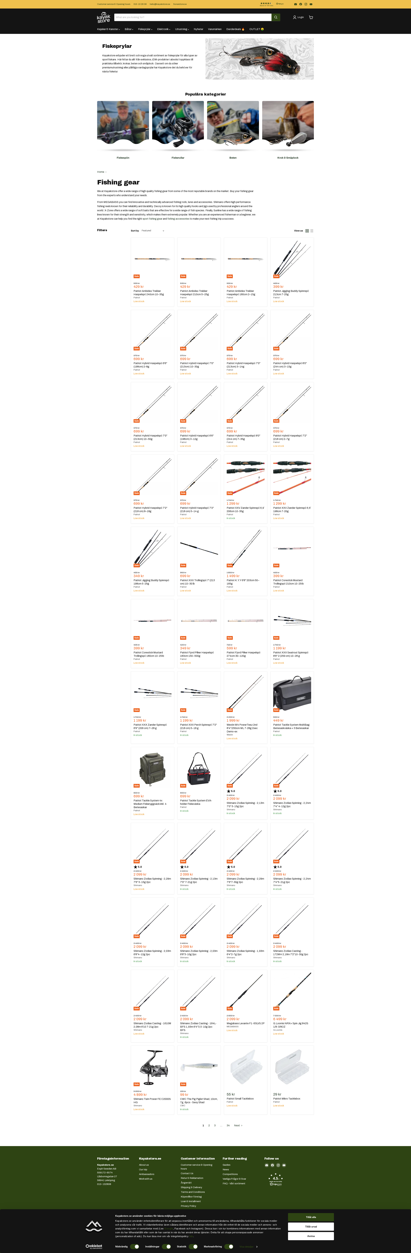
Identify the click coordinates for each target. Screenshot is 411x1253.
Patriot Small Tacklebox (240, 1098)
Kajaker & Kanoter (108, 29)
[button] (269, 4)
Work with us (145, 1179)
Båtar (128, 29)
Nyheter (198, 29)
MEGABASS (233, 1027)
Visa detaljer (247, 1246)
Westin (230, 735)
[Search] (275, 17)
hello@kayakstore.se (160, 4)
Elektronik (163, 29)
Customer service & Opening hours (113, 4)
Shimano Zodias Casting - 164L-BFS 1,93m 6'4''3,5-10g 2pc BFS (198, 1026)
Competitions (230, 1174)
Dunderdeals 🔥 (235, 29)
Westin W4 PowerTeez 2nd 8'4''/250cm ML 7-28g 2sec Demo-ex (242, 728)
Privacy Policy (188, 1206)
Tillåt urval (311, 1226)
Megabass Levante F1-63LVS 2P (246, 1023)
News (226, 1169)
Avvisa (311, 1236)
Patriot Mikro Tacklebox (286, 1098)
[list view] (311, 231)
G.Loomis (277, 1030)
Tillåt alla (311, 1217)
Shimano (231, 809)
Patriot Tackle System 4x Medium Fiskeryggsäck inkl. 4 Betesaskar (150, 804)
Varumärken (215, 29)
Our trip (143, 1169)
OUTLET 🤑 (256, 29)
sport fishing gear (152, 218)
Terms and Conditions (193, 1192)
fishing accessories (178, 218)
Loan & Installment (191, 1201)
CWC (182, 1106)
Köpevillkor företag (191, 1196)
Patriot (137, 298)
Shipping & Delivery (191, 1187)
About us (144, 1165)
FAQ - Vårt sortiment (234, 1183)
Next (237, 1125)
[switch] (166, 1246)
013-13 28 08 (140, 4)
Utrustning (181, 29)
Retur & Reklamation (192, 1178)
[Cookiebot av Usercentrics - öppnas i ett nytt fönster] (94, 1246)
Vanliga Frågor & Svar (234, 1179)
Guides (226, 1165)
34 (228, 1125)
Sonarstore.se (180, 4)
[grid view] (307, 231)
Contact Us (187, 1173)
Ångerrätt (186, 1182)
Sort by (135, 230)
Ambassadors (146, 1174)
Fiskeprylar (144, 29)
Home (100, 171)
